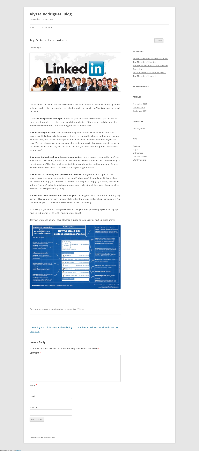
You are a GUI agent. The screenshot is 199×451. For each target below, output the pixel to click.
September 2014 (140, 111)
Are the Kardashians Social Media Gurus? (99, 327)
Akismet (18, 450)
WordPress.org (139, 160)
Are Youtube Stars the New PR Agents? (149, 72)
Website (33, 407)
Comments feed (140, 156)
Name (33, 385)
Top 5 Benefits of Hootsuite (145, 76)
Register (136, 146)
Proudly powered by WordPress (42, 437)
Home (32, 27)
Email (33, 396)
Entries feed (138, 153)
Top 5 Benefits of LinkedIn (144, 62)
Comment (35, 352)
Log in (135, 149)
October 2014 (139, 107)
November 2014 (140, 104)
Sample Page (46, 27)
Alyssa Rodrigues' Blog (51, 14)
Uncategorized (57, 309)
